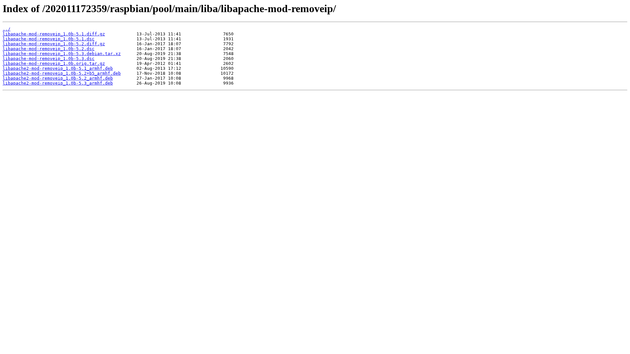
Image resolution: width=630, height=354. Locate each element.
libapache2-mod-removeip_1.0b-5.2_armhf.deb (58, 78)
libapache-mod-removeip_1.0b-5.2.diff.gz (54, 43)
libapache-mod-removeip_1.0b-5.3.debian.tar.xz (62, 53)
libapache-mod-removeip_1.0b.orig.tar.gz (54, 63)
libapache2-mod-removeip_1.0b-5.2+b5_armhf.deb (62, 73)
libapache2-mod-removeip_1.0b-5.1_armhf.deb (58, 68)
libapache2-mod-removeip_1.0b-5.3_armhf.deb (58, 83)
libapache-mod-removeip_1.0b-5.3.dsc (48, 58)
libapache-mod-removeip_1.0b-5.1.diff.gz (54, 33)
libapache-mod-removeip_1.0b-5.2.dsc (48, 48)
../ (6, 29)
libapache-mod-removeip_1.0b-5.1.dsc (48, 38)
